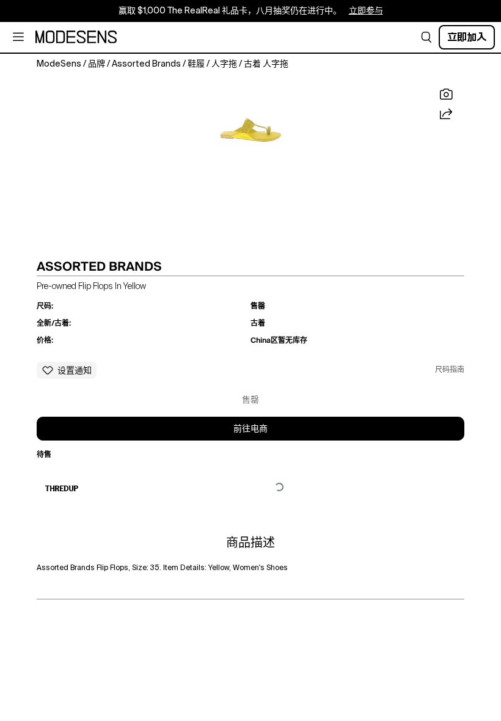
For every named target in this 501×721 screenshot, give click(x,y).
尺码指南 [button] (449, 370)
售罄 (250, 400)
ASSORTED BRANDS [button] (99, 266)
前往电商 (250, 429)
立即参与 (366, 11)
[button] (426, 37)
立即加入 (466, 37)
